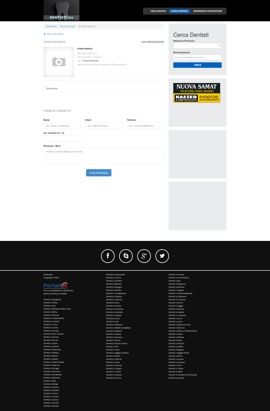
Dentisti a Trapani (114, 368)
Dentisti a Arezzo (113, 277)
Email (88, 119)
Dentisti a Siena (113, 362)
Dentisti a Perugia (51, 368)
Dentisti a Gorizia (51, 337)
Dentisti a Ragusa (176, 349)
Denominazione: (182, 52)
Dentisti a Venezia (114, 374)
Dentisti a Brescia (51, 315)
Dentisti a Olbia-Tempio (54, 362)
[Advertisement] (196, 154)
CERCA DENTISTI (158, 11)
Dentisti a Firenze (113, 305)
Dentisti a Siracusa (177, 362)
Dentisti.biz (51, 26)
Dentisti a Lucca (175, 321)
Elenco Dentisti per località (55, 293)
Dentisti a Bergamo (177, 284)
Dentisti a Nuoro (176, 334)
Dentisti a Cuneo (51, 327)
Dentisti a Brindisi (113, 290)
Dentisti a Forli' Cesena (54, 334)
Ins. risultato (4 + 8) (54, 132)
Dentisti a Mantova (114, 324)
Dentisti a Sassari (176, 359)
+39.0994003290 (152, 42)
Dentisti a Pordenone (53, 374)
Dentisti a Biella (50, 312)
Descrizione (52, 88)
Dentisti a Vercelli (51, 402)
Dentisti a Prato (113, 349)
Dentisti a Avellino (114, 280)
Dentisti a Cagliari (176, 290)
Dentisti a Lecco (175, 318)
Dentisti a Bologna (114, 287)
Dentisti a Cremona (177, 299)
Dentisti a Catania (114, 296)
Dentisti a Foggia (176, 305)
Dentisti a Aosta (50, 302)
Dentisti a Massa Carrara (179, 324)
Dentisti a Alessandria (115, 274)
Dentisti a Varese (51, 399)
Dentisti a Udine (175, 371)
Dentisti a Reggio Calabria (117, 352)
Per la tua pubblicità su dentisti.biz (58, 290)
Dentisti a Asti (50, 305)
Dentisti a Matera (51, 352)
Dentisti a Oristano (114, 337)
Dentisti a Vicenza (176, 378)
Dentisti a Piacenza (52, 371)
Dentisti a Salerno (114, 359)
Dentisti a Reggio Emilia (179, 352)
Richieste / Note (52, 145)
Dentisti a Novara (113, 334)
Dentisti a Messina (177, 327)
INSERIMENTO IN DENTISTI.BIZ (207, 11)
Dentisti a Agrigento (52, 299)
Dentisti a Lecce (113, 318)
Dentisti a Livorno (51, 346)
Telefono (131, 119)
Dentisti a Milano (51, 355)
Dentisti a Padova (176, 337)
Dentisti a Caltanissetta (54, 318)
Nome (47, 119)
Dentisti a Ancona (176, 274)
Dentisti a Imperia (176, 312)
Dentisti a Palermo (52, 365)
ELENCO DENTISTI (179, 11)
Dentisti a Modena (114, 331)
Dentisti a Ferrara (51, 330)
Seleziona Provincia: (184, 40)
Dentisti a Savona (51, 387)
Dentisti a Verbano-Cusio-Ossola (183, 374)
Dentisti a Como (51, 324)
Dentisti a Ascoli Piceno (179, 277)
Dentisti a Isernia (51, 340)
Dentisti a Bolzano (176, 287)
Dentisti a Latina (51, 343)
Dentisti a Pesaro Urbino (116, 343)
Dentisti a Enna (112, 302)
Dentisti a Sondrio (51, 390)
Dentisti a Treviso (51, 396)
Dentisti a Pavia (175, 340)
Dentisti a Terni (175, 365)
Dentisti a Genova (176, 309)
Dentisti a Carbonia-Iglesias (180, 293)
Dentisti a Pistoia (176, 346)
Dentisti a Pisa (112, 346)
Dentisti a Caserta (51, 321)
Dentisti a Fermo (176, 302)
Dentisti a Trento (176, 368)
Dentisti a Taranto (114, 365)
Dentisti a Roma (175, 356)
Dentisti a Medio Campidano (118, 327)
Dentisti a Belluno (113, 284)
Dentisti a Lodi (112, 321)
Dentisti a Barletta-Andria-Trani (57, 308)
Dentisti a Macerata (52, 349)
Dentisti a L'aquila (113, 315)
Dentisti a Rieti (50, 381)
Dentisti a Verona (113, 378)
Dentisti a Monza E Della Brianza (183, 331)
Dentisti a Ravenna (52, 377)
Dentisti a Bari (175, 280)
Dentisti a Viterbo (51, 406)
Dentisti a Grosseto (114, 312)
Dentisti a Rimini (113, 356)
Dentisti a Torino (51, 393)
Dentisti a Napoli (51, 359)
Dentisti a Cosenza (114, 299)
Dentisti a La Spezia (177, 315)
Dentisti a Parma (113, 340)
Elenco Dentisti (67, 26)
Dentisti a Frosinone (114, 309)
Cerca (197, 64)
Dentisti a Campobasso (116, 293)
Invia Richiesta (99, 173)
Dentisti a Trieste (113, 371)
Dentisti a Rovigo (51, 384)
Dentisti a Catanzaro (177, 296)
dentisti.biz (48, 274)
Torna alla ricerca (55, 33)
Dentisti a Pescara (176, 343)
